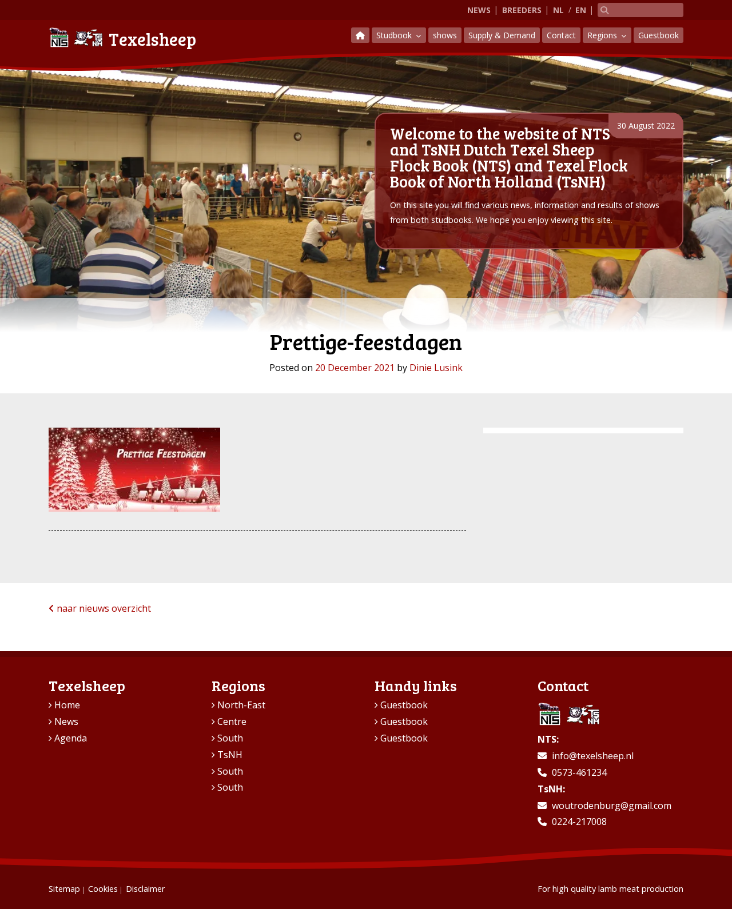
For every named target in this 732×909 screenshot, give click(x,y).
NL (558, 10)
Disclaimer (145, 888)
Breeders (522, 10)
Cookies (103, 888)
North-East (241, 705)
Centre (231, 721)
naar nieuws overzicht (102, 608)
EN (580, 10)
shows (445, 35)
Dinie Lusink (436, 367)
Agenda (70, 738)
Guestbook (658, 35)
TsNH (229, 754)
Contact (561, 35)
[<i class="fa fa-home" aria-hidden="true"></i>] (360, 35)
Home (67, 705)
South (230, 738)
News (479, 10)
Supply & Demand (501, 35)
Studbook (395, 35)
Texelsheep (152, 38)
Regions (603, 35)
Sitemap (64, 888)
